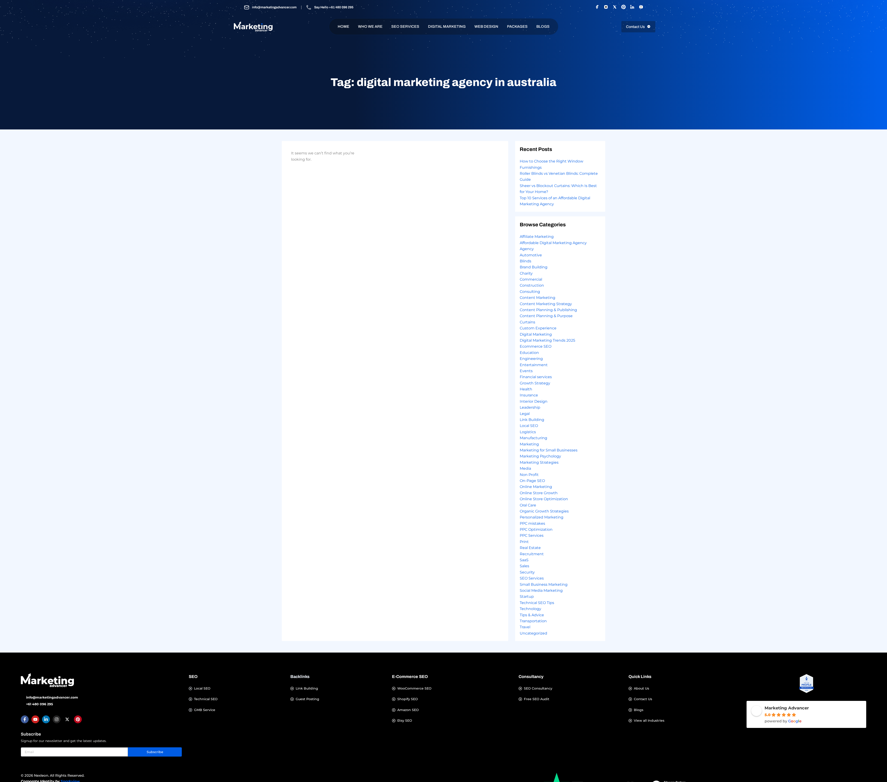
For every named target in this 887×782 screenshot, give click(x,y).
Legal (525, 413)
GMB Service (204, 710)
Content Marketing (537, 297)
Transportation (533, 621)
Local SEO (529, 425)
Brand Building (533, 267)
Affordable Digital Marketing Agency (553, 243)
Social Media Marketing (541, 590)
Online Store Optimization (544, 499)
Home (343, 26)
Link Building (532, 419)
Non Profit (529, 474)
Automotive (531, 255)
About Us (641, 688)
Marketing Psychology (540, 456)
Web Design (486, 26)
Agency (527, 249)
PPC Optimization (536, 529)
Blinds (525, 261)
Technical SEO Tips (537, 603)
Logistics (528, 432)
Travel (525, 627)
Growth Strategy (535, 383)
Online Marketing (536, 487)
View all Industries (649, 720)
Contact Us (643, 699)
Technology (530, 609)
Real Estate (530, 548)
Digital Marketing (447, 26)
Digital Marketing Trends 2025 (547, 340)
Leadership (530, 407)
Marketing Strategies (539, 462)
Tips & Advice (532, 615)
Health (526, 389)
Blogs (638, 710)
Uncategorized (533, 633)
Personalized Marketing (541, 517)
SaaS (524, 560)
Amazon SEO (408, 710)
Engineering (531, 358)
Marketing (529, 444)
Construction (532, 285)
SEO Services (405, 26)
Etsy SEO (404, 720)
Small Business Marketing (544, 584)
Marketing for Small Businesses (548, 450)
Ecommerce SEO (535, 346)
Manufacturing (533, 438)
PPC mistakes (532, 523)
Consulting (530, 291)
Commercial (531, 279)
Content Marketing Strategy (546, 304)
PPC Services (532, 535)
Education (529, 352)
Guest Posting (307, 699)
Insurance (529, 395)
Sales (524, 566)
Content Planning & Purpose (546, 316)
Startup (527, 596)
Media (525, 468)
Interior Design (533, 401)
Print (524, 542)
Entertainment (534, 365)
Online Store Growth (539, 493)
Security (527, 572)
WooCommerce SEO (414, 688)
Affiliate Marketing (537, 236)
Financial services (536, 377)
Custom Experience (538, 328)
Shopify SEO (407, 699)
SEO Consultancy (538, 688)
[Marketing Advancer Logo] (47, 680)
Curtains (527, 322)
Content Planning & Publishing (548, 310)
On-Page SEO (532, 480)
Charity (526, 273)
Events (526, 371)
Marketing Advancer (787, 708)
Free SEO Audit (536, 699)
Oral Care (528, 505)
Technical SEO (206, 699)
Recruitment (532, 554)
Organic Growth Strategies (544, 511)
